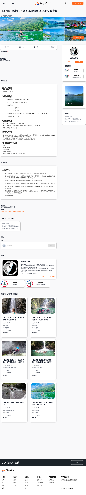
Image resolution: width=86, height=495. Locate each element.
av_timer (34, 47)
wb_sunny (49, 47)
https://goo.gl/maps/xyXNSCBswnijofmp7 (13, 211)
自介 (53, 276)
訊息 (79, 61)
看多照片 (78, 37)
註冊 (77, 462)
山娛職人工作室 (25, 261)
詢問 (51, 245)
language (20, 47)
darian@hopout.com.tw (67, 488)
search (65, 3)
